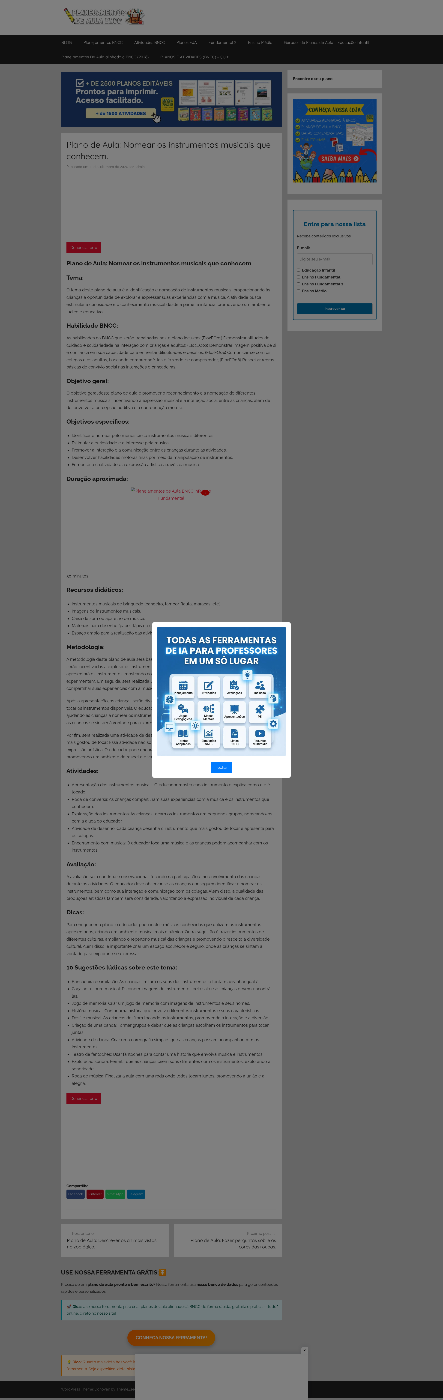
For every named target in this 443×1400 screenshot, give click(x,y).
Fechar (222, 767)
